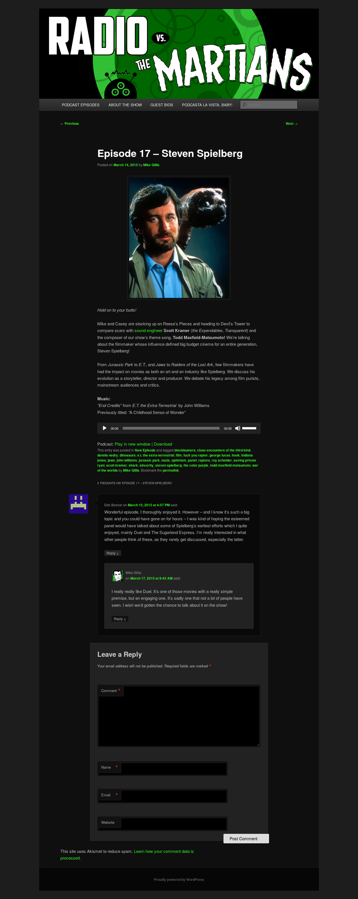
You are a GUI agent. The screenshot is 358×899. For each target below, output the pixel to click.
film (179, 455)
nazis (165, 460)
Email (109, 794)
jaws (111, 460)
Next (292, 123)
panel (192, 460)
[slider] (250, 428)
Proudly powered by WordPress (179, 879)
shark (133, 465)
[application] (179, 428)
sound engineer (149, 330)
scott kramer (116, 465)
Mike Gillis (151, 164)
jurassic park (149, 460)
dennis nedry (107, 455)
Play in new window (132, 444)
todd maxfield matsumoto (230, 465)
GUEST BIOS (161, 104)
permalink (171, 470)
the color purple (195, 465)
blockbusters (185, 450)
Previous (69, 123)
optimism (178, 460)
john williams (127, 460)
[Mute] (238, 428)
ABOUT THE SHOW (125, 104)
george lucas (219, 455)
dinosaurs (128, 455)
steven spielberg (168, 465)
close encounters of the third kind (223, 450)
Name (109, 767)
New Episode (145, 450)
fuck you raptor (195, 455)
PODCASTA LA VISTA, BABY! (207, 104)
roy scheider (222, 460)
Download (163, 444)
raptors (204, 460)
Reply (113, 552)
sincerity (147, 465)
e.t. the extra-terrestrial (155, 455)
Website (107, 822)
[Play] (104, 428)
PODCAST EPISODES (81, 104)
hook (236, 455)
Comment (111, 690)
